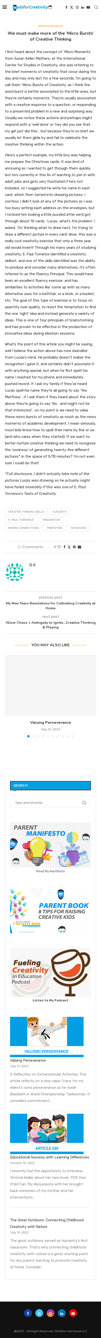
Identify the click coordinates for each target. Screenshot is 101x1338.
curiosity (59, 511)
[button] (9, 696)
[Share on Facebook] (64, 547)
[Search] (96, 7)
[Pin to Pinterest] (74, 547)
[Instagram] (77, 7)
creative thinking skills (26, 511)
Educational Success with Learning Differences (49, 1157)
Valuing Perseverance (50, 722)
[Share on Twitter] (69, 547)
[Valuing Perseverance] (50, 685)
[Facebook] (66, 7)
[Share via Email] (79, 547)
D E (32, 565)
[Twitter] (71, 7)
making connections (23, 528)
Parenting (55, 528)
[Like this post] (59, 547)
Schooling (79, 528)
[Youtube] (88, 7)
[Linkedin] (82, 7)
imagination (51, 520)
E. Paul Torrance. (21, 520)
